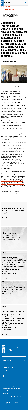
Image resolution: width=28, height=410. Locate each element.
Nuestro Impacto (8, 367)
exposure (20, 396)
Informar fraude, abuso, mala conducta (12, 386)
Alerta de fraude (6, 391)
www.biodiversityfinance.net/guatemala (12, 193)
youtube (14, 396)
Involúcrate (6, 371)
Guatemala (7, 2)
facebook (8, 396)
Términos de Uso (7, 393)
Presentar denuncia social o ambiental (12, 388)
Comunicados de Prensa (8, 9)
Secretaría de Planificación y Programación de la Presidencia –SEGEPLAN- (12, 180)
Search (23, 2)
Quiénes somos (7, 360)
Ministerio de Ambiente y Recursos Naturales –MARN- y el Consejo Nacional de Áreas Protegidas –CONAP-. (13, 185)
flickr (17, 396)
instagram (11, 396)
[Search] (6, 379)
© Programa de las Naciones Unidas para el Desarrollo (12, 403)
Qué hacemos (7, 364)
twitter (5, 396)
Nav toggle (25, 3)
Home (2, 6)
